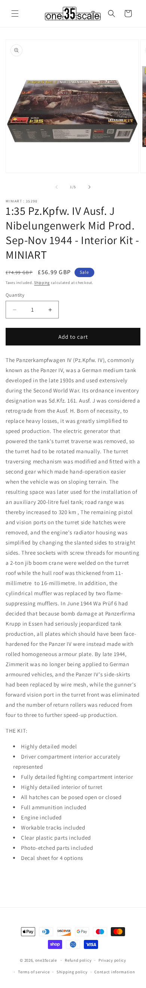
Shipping (42, 282)
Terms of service (33, 971)
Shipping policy (72, 971)
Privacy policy (112, 960)
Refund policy (78, 960)
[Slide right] (89, 187)
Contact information (114, 971)
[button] (15, 13)
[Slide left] (56, 187)
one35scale (46, 960)
